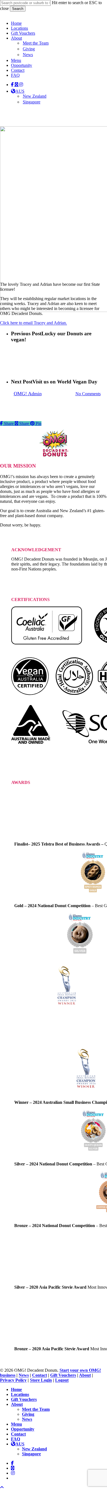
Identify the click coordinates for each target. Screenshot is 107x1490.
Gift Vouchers (63, 1375)
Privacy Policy (13, 1380)
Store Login (41, 1380)
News (24, 1375)
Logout (62, 1380)
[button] (2, 1487)
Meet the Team (36, 1409)
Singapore (31, 1453)
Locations (20, 1394)
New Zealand (34, 1449)
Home (16, 1389)
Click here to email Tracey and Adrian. (33, 322)
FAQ (15, 1439)
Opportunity (22, 1429)
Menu (16, 1424)
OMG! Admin (28, 393)
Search (17, 9)
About (85, 1375)
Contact (39, 1375)
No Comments (88, 393)
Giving (28, 1414)
